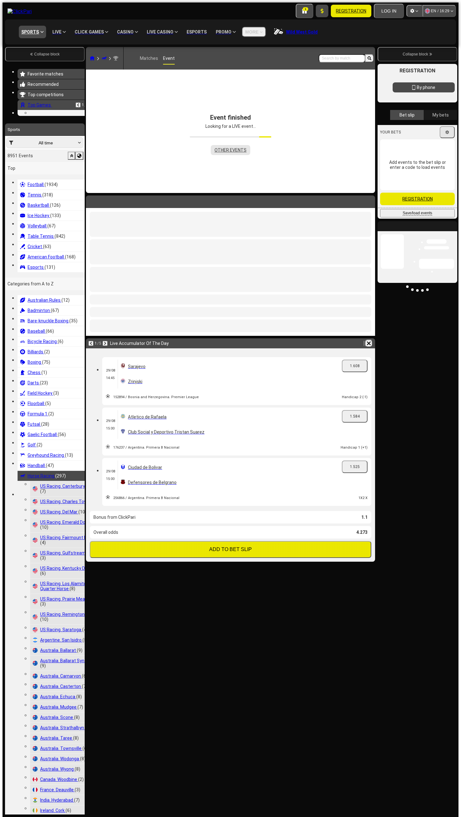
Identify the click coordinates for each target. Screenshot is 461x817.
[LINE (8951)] (92, 58)
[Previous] (78, 104)
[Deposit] (322, 11)
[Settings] (414, 11)
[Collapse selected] (71, 194)
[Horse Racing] (104, 58)
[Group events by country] (79, 194)
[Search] (369, 58)
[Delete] (369, 343)
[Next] (105, 343)
